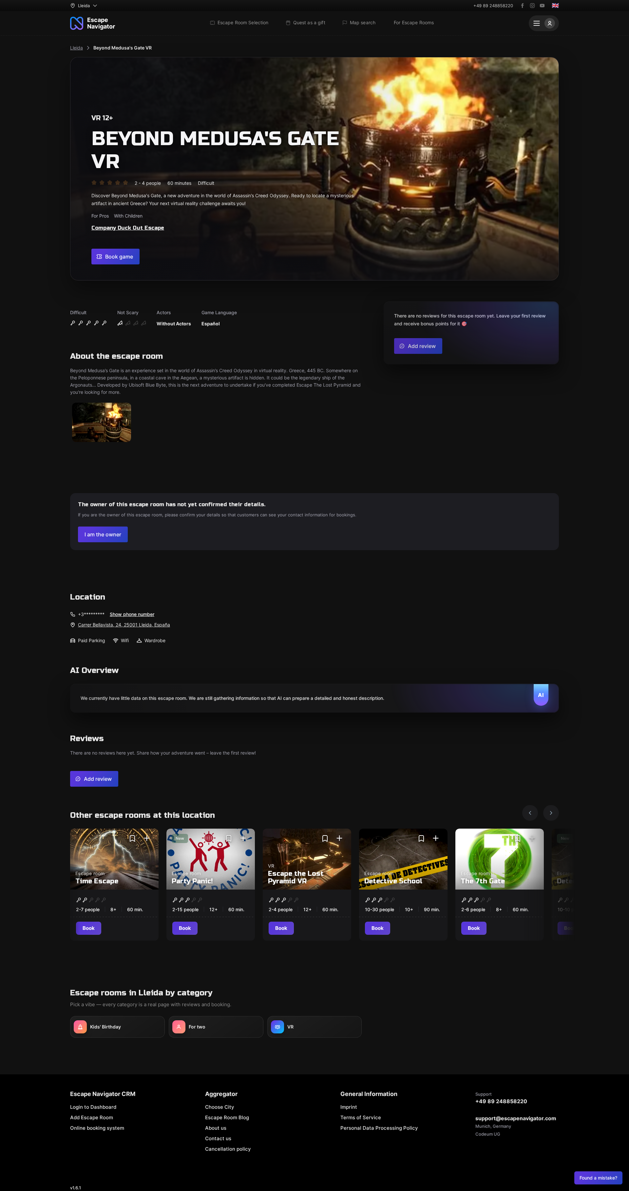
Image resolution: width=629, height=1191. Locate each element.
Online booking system (97, 1128)
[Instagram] (532, 6)
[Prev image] (530, 813)
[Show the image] (101, 422)
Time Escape (96, 881)
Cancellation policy (228, 1149)
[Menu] (544, 23)
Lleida (76, 47)
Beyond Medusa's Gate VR (122, 47)
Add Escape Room (91, 1117)
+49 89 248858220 (493, 5)
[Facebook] (522, 6)
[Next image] (551, 813)
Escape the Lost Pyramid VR (296, 877)
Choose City (219, 1107)
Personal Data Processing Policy (379, 1128)
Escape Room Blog (227, 1117)
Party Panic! (192, 881)
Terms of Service (360, 1117)
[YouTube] (542, 6)
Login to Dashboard (93, 1107)
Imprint (348, 1107)
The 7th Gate (483, 881)
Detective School (393, 881)
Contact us (218, 1138)
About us (215, 1128)
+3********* (91, 614)
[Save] (132, 838)
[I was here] (146, 838)
